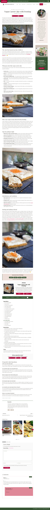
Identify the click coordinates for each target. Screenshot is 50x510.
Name (5, 463)
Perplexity (24, 277)
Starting (34, 4)
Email (20, 463)
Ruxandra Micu (8, 488)
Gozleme (25, 437)
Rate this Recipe (12, 357)
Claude (20, 277)
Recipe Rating (5, 448)
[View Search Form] (46, 1)
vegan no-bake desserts (11, 218)
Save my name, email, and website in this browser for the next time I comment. (15, 465)
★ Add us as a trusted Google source (18, 279)
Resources (37, 4)
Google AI (15, 277)
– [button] (26, 297)
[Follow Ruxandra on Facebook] (8, 410)
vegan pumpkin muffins (20, 218)
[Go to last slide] (2, 429)
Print (20, 293)
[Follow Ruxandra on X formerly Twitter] (10, 410)
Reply (30, 476)
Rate (28, 293)
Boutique (41, 4)
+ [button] (28, 297)
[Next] (33, 429)
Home (17, 4)
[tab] (17, 439)
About (20, 4)
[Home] (11, 9)
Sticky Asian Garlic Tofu (6, 414)
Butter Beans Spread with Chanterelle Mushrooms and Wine (6, 435)
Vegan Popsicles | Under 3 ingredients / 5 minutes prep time (26, 415)
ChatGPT (11, 277)
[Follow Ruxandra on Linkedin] (11, 410)
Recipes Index (23, 4)
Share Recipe (24, 357)
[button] (22, 282)
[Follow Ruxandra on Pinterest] (13, 410)
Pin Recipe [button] (18, 357)
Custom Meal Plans (29, 4)
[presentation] (7, 427)
